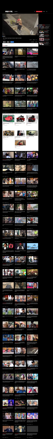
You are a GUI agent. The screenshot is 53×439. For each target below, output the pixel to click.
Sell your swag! (36, 114)
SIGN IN (44, 11)
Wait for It (4, 36)
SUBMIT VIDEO (39, 11)
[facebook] (12, 42)
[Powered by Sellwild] (36, 150)
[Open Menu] (47, 11)
